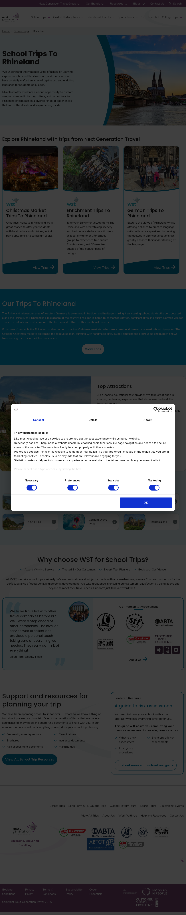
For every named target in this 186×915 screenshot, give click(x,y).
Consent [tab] (38, 419)
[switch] (72, 488)
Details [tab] (93, 419)
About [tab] (147, 419)
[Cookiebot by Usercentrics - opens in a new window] (156, 409)
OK (146, 502)
